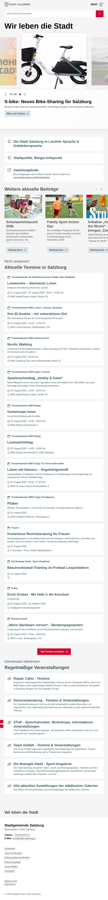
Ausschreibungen (13, 853)
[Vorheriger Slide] (5, 94)
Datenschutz (10, 881)
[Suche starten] (100, 13)
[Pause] (20, 94)
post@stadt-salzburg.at (24, 838)
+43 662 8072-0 (22, 835)
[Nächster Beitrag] (102, 189)
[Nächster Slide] (25, 94)
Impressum (9, 884)
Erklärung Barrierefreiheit (17, 857)
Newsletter (9, 848)
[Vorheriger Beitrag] (96, 189)
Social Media (11, 866)
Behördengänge (12, 862)
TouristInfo (9, 871)
